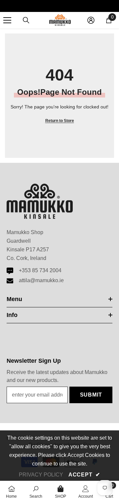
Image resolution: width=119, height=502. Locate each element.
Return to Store (59, 120)
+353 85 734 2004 (40, 270)
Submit (91, 395)
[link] (36, 491)
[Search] (26, 20)
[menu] (7, 20)
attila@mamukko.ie (41, 280)
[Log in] (91, 20)
